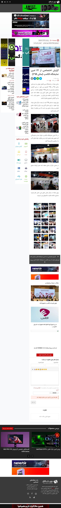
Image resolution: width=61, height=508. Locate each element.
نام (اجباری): (56, 362)
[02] (44, 206)
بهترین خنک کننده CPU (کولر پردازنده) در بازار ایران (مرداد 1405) (25, 102)
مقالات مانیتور (11, 80)
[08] (44, 221)
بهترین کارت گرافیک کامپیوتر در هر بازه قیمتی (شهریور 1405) (25, 114)
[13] (52, 237)
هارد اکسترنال (18, 179)
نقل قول (33, 369)
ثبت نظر (33, 402)
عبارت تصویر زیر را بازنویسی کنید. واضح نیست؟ (46, 389)
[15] (37, 237)
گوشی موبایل (18, 146)
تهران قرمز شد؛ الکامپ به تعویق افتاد (48, 303)
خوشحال (38, 369)
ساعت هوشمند (26, 180)
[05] (44, 214)
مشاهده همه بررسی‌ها (7, 428)
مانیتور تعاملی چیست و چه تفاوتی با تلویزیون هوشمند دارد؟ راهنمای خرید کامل (10, 88)
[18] (37, 245)
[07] (52, 221)
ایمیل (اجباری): (41, 362)
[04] (52, 214)
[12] (37, 229)
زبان (42, 369)
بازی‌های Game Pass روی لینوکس (50, 43)
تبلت (26, 155)
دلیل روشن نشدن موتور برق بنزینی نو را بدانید (10, 75)
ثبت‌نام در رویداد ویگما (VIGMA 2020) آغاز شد (45, 348)
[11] (44, 229)
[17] (44, 245)
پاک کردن (34, 369)
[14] (44, 237)
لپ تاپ (18, 155)
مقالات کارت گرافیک (11, 95)
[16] (52, 245)
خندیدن (36, 369)
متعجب (40, 369)
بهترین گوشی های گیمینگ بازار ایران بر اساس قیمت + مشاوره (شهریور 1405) (24, 128)
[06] (37, 214)
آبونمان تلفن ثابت (37, 43)
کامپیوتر (26, 146)
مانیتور (25, 163)
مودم (18, 171)
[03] (37, 206)
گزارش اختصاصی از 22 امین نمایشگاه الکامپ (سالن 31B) (45, 72)
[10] (52, 229)
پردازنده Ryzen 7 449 (44, 40)
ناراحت (44, 369)
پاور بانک (18, 163)
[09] (37, 221)
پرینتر (25, 171)
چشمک (46, 369)
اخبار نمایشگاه (35, 49)
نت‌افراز (53, 488)
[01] (52, 206)
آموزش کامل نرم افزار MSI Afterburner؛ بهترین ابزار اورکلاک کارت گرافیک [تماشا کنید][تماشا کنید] (10, 103)
